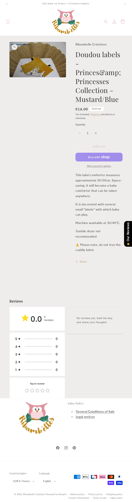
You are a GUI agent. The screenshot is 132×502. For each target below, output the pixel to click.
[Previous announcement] (7, 4)
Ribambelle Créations (34, 494)
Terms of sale (99, 498)
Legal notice (116, 498)
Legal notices (85, 417)
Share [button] (83, 261)
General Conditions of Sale (95, 411)
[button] (8, 21)
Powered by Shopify (56, 494)
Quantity (80, 124)
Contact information (78, 498)
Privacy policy (95, 494)
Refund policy (77, 494)
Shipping (95, 114)
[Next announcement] (125, 4)
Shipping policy (114, 494)
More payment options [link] (99, 166)
